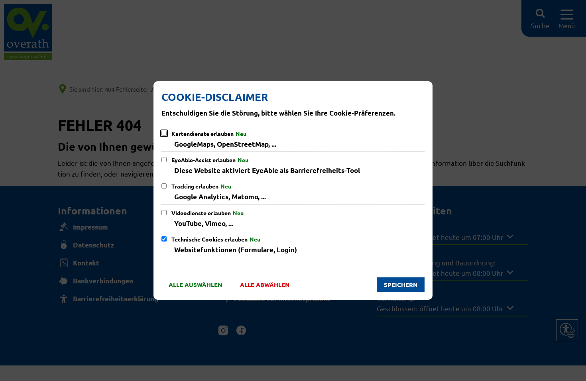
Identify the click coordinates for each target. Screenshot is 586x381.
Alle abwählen (264, 285)
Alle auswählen (195, 285)
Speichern (400, 285)
